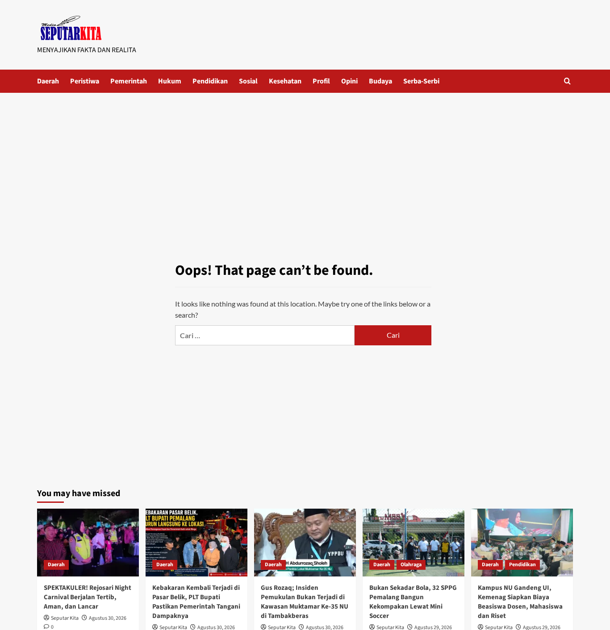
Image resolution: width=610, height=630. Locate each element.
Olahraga (411, 564)
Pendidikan (210, 81)
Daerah (48, 81)
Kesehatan (285, 81)
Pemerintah (128, 81)
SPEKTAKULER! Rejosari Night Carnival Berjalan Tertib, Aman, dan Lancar (87, 597)
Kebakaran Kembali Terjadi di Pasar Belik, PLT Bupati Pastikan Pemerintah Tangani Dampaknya (196, 602)
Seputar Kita (65, 618)
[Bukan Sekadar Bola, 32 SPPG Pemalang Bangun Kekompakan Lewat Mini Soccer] (413, 542)
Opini (349, 81)
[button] (567, 81)
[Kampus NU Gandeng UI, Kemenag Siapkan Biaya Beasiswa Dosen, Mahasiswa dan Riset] (522, 542)
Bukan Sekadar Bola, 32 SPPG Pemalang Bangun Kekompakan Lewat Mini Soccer (413, 602)
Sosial (248, 81)
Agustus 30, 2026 (107, 618)
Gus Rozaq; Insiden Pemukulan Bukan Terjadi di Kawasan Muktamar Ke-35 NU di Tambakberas (304, 602)
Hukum (169, 81)
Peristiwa (84, 81)
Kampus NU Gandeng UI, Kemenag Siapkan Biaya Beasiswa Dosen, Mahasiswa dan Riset (520, 602)
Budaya (380, 81)
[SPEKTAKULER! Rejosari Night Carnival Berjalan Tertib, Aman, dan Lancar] (88, 542)
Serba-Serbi (421, 81)
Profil (321, 81)
